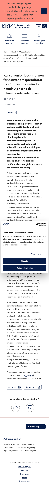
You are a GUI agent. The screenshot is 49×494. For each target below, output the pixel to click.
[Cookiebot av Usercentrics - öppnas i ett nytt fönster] (35, 224)
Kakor (24, 477)
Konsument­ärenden (9, 41)
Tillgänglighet (24, 481)
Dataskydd (24, 474)
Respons (24, 470)
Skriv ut (12, 387)
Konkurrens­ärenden (24, 41)
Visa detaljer (36, 254)
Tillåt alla (24, 261)
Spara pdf (30, 387)
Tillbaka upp (33, 426)
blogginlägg (27, 375)
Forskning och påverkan (39, 41)
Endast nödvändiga (25, 268)
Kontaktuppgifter (24, 466)
